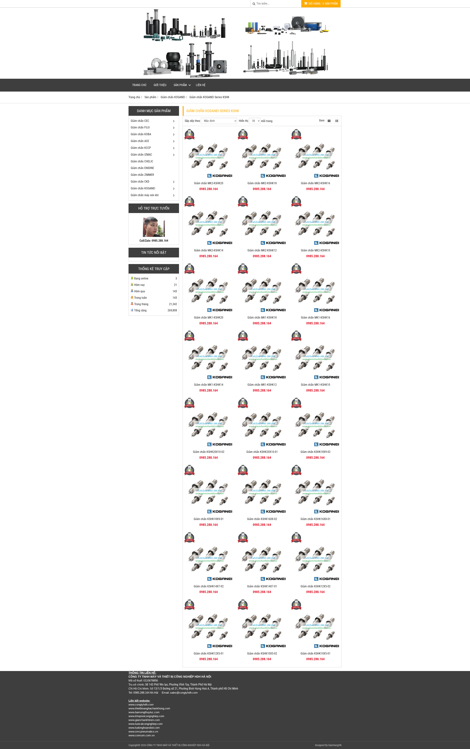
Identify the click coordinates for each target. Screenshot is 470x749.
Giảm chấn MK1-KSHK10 (315, 384)
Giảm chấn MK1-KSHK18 (262, 317)
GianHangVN (334, 745)
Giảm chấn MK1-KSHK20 (208, 317)
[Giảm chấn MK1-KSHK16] (315, 312)
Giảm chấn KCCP (141, 148)
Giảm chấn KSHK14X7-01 (262, 586)
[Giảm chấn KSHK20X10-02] (208, 447)
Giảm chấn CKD (140, 181)
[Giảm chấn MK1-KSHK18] (262, 312)
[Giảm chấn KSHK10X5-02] (262, 648)
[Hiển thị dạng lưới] (329, 121)
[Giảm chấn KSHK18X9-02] (315, 447)
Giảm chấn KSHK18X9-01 (209, 519)
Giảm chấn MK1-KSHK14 (208, 384)
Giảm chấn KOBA (141, 134)
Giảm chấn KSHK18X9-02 (315, 452)
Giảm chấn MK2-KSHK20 (208, 183)
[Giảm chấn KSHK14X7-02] (208, 581)
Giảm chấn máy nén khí (145, 195)
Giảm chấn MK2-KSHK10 (315, 250)
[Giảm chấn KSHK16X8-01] (315, 514)
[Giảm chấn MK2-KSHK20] (208, 178)
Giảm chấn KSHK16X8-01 (315, 519)
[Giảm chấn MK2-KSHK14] (208, 245)
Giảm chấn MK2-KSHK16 (315, 183)
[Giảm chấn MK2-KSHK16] (315, 178)
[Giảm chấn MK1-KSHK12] (262, 380)
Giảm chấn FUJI (140, 127)
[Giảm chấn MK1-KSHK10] (315, 380)
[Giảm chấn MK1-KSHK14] (208, 380)
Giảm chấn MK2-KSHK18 (262, 183)
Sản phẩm (180, 85)
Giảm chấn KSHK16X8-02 (262, 519)
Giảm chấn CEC (140, 121)
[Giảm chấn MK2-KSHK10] (315, 245)
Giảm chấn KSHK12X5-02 (315, 586)
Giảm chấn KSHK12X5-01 (209, 653)
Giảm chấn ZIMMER (142, 175)
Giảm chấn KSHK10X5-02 (262, 653)
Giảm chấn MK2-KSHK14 (208, 250)
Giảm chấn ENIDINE (142, 168)
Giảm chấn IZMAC (141, 154)
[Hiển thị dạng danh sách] (336, 121)
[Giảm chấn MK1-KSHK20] (208, 312)
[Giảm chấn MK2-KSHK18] (262, 178)
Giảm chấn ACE (140, 141)
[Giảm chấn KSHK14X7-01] (262, 581)
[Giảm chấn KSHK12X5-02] (315, 581)
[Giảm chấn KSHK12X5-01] (208, 648)
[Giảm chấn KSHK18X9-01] (208, 514)
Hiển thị (243, 121)
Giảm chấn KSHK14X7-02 (209, 586)
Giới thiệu (160, 85)
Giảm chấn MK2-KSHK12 (262, 250)
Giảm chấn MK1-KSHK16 (315, 317)
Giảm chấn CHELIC (142, 161)
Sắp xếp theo (192, 121)
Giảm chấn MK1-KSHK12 (262, 384)
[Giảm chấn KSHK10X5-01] (315, 648)
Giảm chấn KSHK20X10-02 (208, 452)
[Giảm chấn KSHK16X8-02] (262, 514)
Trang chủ (139, 85)
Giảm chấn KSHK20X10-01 (262, 452)
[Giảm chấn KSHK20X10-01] (262, 447)
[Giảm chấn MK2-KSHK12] (262, 245)
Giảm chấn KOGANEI (143, 188)
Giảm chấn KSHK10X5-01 (315, 653)
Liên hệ (200, 85)
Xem (321, 120)
